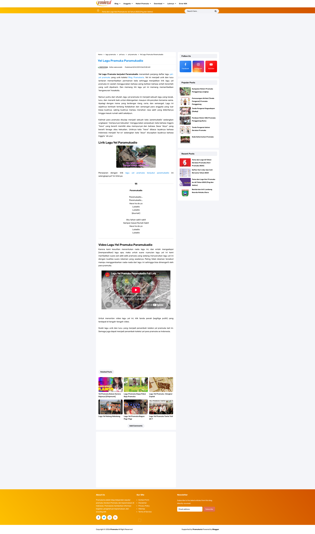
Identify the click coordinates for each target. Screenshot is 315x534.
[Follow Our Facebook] (98, 517)
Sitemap (141, 509)
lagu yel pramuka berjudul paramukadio (147, 173)
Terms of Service (145, 512)
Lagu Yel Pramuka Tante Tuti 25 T (161, 417)
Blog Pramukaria (136, 77)
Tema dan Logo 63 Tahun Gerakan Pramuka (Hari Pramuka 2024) (201, 163)
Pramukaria (197, 529)
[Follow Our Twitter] (104, 517)
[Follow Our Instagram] (109, 517)
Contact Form (143, 500)
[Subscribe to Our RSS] (115, 517)
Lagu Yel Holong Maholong (109, 416)
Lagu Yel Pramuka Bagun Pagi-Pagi (134, 417)
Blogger (215, 529)
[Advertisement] (157, 33)
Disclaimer (142, 503)
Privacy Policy (144, 506)
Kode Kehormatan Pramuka (203, 137)
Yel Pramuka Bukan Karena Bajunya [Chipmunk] (109, 395)
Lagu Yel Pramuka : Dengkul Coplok (160, 395)
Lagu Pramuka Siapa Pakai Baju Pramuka (135, 395)
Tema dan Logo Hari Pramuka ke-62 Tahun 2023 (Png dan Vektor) (127, 10)
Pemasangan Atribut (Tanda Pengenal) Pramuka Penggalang (203, 101)
